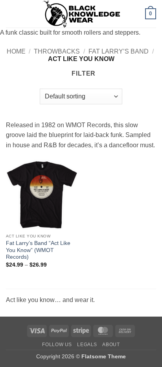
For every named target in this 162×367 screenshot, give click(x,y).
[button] (10, 13)
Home (16, 51)
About (111, 344)
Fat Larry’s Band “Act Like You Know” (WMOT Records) (38, 250)
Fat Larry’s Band (118, 51)
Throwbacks (57, 51)
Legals (87, 344)
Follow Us (57, 344)
